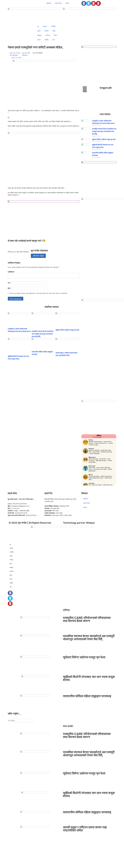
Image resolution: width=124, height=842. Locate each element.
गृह (38, 26)
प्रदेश (38, 31)
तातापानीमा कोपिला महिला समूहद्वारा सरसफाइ (87, 696)
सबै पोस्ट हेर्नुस (38, 255)
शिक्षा (54, 31)
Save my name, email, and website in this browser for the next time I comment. (38, 293)
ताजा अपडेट (68, 726)
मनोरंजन (47, 35)
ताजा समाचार (105, 114)
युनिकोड (48, 3)
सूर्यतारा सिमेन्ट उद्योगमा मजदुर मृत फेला (67, 330)
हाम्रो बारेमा (58, 3)
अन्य (53, 40)
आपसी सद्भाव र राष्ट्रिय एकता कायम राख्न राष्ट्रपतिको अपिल (85, 828)
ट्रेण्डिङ (66, 610)
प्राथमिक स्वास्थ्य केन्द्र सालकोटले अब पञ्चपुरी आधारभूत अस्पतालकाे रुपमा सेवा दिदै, (42, 333)
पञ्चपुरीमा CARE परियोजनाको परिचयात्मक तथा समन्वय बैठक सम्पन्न (87, 619)
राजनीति (53, 26)
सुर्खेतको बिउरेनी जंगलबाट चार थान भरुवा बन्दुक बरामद (89, 678)
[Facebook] (83, 3)
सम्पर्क (67, 3)
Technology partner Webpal (79, 522)
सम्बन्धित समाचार (52, 306)
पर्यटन (39, 40)
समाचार (45, 26)
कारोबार (46, 31)
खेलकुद (39, 35)
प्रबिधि (46, 40)
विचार (55, 35)
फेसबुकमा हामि (106, 88)
